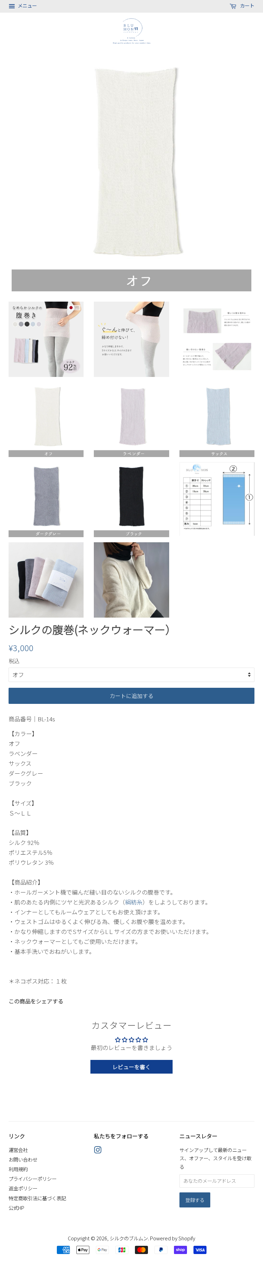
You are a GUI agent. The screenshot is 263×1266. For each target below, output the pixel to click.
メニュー (27, 5)
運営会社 (18, 1149)
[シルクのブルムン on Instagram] (97, 1150)
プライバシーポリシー (33, 1178)
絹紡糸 (133, 902)
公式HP (16, 1207)
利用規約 (18, 1169)
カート (246, 5)
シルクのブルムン (129, 1238)
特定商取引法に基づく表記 (37, 1198)
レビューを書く (131, 1067)
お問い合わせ (23, 1159)
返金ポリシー (23, 1188)
